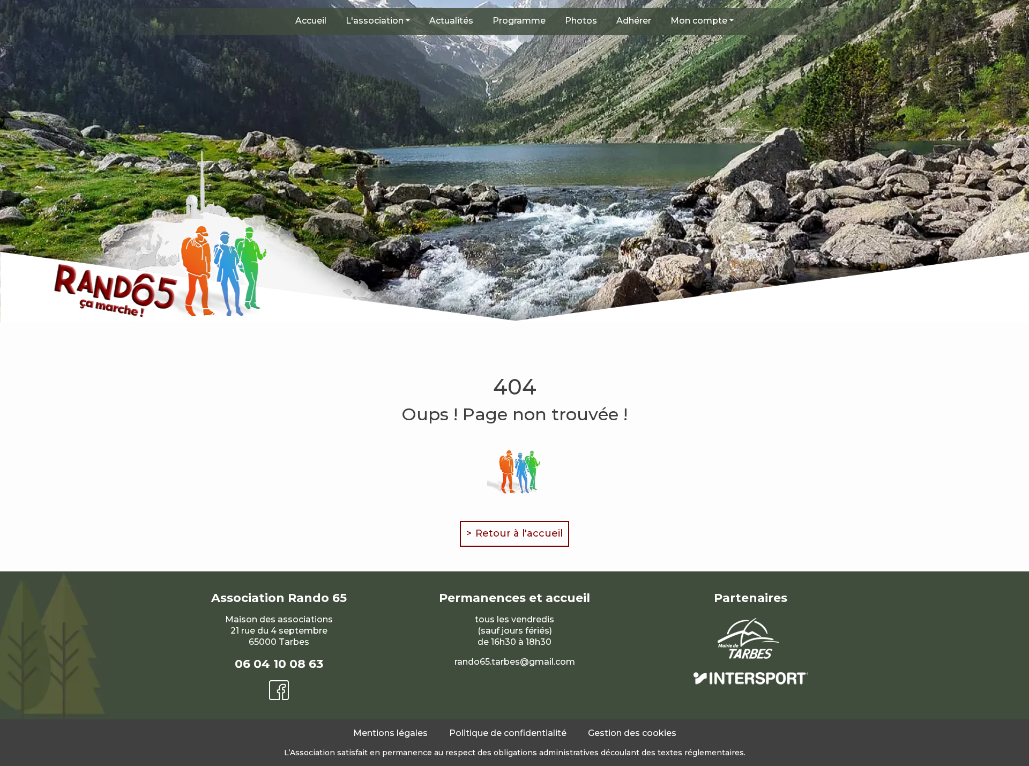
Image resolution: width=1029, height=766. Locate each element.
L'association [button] (375, 21)
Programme (519, 21)
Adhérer (633, 21)
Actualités (451, 21)
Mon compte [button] (698, 21)
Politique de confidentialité (507, 733)
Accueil (310, 21)
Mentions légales (390, 733)
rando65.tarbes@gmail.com (514, 662)
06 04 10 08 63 (279, 664)
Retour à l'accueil (519, 533)
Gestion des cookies (632, 733)
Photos (581, 21)
